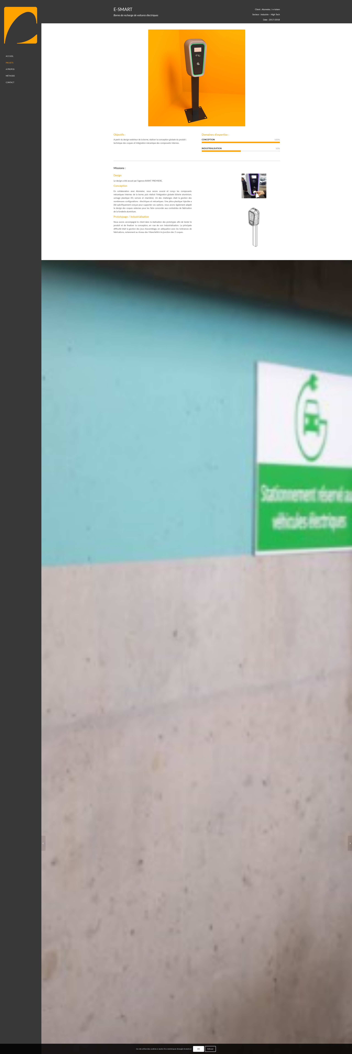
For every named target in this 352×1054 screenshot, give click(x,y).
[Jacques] (43, 843)
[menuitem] (20, 56)
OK (198, 1049)
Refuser (210, 1049)
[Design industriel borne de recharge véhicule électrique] (254, 186)
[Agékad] (20, 25)
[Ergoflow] (350, 843)
